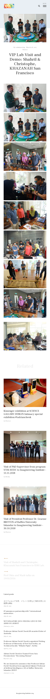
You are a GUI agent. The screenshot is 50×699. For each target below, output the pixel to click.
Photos (25, 49)
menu (44, 3)
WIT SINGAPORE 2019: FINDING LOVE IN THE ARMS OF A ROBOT (22, 622)
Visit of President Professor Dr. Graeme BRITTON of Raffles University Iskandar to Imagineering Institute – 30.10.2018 (25, 523)
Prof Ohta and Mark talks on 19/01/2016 (19, 577)
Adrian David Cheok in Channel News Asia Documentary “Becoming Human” (21, 655)
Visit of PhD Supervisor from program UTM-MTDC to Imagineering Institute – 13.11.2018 (25, 470)
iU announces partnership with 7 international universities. (22, 612)
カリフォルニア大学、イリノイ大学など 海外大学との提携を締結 (25, 602)
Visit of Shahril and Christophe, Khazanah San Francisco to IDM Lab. (24, 564)
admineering (20, 47)
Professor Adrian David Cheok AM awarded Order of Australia (25, 632)
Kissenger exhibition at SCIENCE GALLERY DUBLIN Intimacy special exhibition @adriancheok (23, 414)
